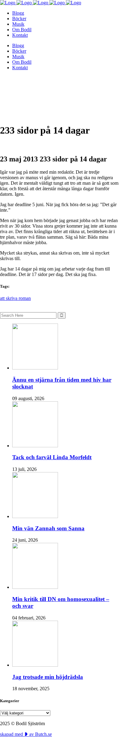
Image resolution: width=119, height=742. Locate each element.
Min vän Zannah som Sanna (48, 528)
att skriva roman (15, 298)
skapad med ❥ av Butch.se (26, 734)
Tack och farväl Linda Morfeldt (52, 457)
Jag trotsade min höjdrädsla (47, 677)
